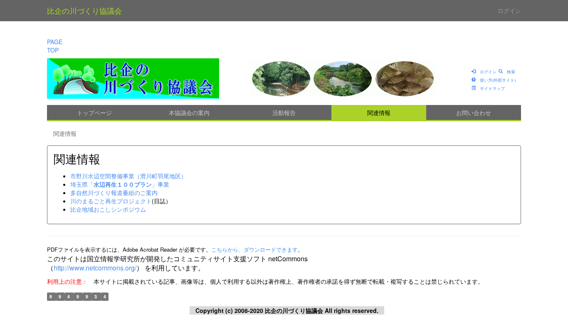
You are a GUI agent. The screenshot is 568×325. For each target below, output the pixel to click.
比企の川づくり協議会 (84, 10)
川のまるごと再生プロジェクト (111, 201)
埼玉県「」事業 (119, 184)
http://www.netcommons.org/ (95, 267)
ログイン (509, 10)
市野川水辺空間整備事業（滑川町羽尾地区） (128, 176)
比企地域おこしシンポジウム (108, 209)
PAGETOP (54, 46)
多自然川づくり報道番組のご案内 (114, 192)
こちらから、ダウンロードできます (254, 249)
